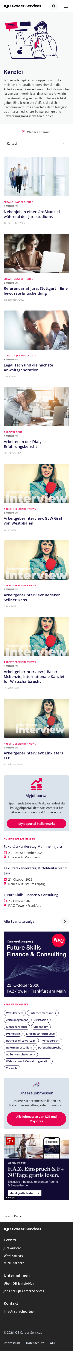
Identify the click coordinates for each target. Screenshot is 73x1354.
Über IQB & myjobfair (19, 1283)
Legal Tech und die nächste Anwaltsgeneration (28, 367)
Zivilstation (41, 1020)
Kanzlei (12, 143)
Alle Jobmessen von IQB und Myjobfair (36, 1119)
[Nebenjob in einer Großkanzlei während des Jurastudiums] (36, 176)
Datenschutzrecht (49, 1047)
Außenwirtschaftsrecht (20, 1054)
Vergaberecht (51, 1040)
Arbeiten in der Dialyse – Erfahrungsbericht (26, 444)
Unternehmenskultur (42, 1013)
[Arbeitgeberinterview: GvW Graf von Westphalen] (36, 483)
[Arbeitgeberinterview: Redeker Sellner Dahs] (36, 560)
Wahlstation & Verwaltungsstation (28, 1061)
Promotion (13, 1033)
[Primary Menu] (65, 6)
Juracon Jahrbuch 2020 (20, 355)
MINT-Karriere (14, 1263)
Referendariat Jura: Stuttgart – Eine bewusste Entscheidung (36, 291)
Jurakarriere (12, 1248)
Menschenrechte (17, 1027)
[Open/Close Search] (53, 6)
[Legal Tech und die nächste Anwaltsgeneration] (36, 330)
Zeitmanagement (17, 1020)
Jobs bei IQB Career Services (24, 1291)
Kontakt (11, 1303)
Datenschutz (35, 1343)
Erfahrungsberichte (18, 202)
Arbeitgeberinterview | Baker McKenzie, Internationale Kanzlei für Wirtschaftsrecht (34, 676)
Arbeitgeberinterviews (20, 509)
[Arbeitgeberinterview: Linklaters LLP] (36, 718)
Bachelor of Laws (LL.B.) (21, 1040)
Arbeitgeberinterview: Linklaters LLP (33, 755)
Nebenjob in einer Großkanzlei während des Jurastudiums (32, 214)
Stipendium (41, 1027)
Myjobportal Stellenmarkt (36, 824)
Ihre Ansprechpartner (19, 1311)
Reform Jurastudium (19, 1047)
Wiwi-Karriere (14, 1013)
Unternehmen (17, 1275)
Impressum (12, 1343)
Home (7, 1216)
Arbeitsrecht (13, 432)
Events (10, 1239)
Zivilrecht (12, 1068)
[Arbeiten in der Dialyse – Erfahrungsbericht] (36, 406)
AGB (53, 1343)
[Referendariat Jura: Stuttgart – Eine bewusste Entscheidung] (36, 253)
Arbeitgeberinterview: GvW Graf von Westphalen (33, 521)
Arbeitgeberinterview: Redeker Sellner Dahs (32, 597)
